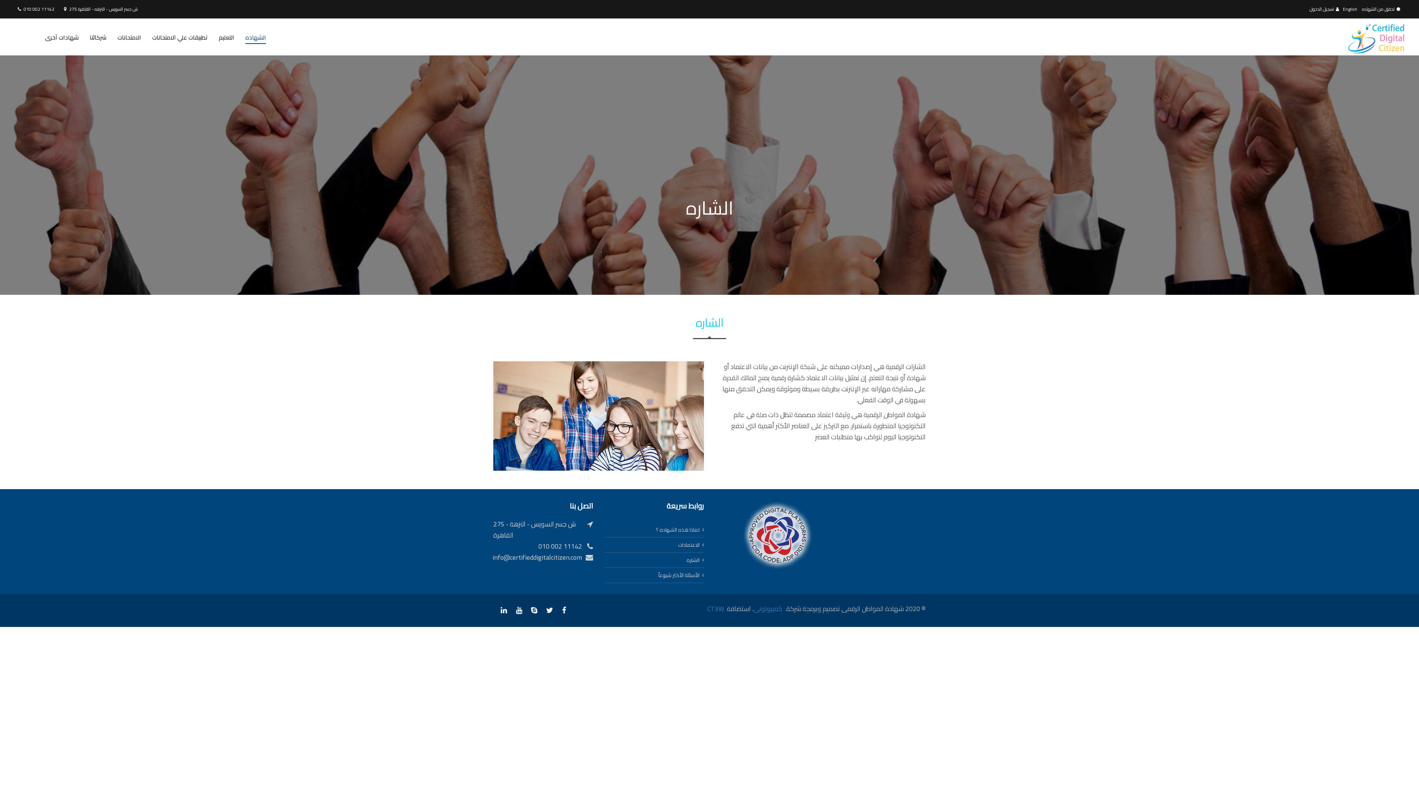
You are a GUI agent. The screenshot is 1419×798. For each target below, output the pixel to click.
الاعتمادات (689, 545)
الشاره (693, 560)
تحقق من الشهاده (1378, 9)
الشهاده (255, 37)
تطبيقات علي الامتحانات (180, 37)
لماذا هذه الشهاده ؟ (678, 530)
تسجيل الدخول (1322, 9)
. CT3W (717, 609)
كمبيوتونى (767, 609)
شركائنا (98, 37)
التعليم (226, 37)
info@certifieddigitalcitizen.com (537, 557)
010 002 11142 (39, 9)
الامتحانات (129, 37)
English (1350, 9)
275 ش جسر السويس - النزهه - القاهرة (103, 9)
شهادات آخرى (62, 37)
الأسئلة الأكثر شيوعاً (679, 575)
